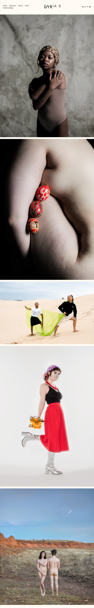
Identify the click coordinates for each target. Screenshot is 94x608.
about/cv (12, 6)
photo (20, 6)
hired (27, 6)
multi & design (8, 8)
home (5, 6)
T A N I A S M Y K (53, 6)
